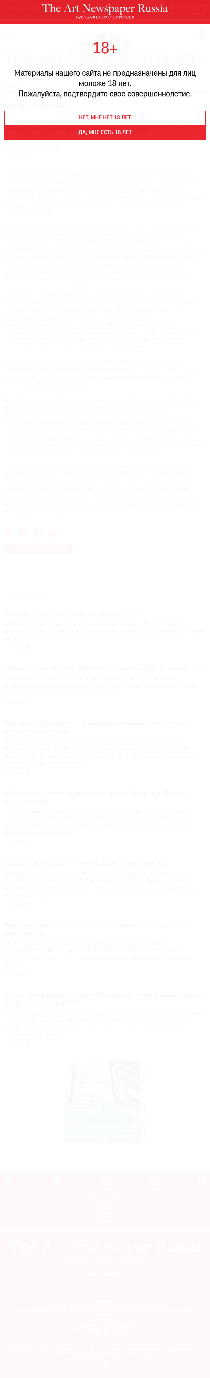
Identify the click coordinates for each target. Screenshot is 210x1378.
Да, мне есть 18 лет (105, 133)
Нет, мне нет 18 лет (105, 118)
